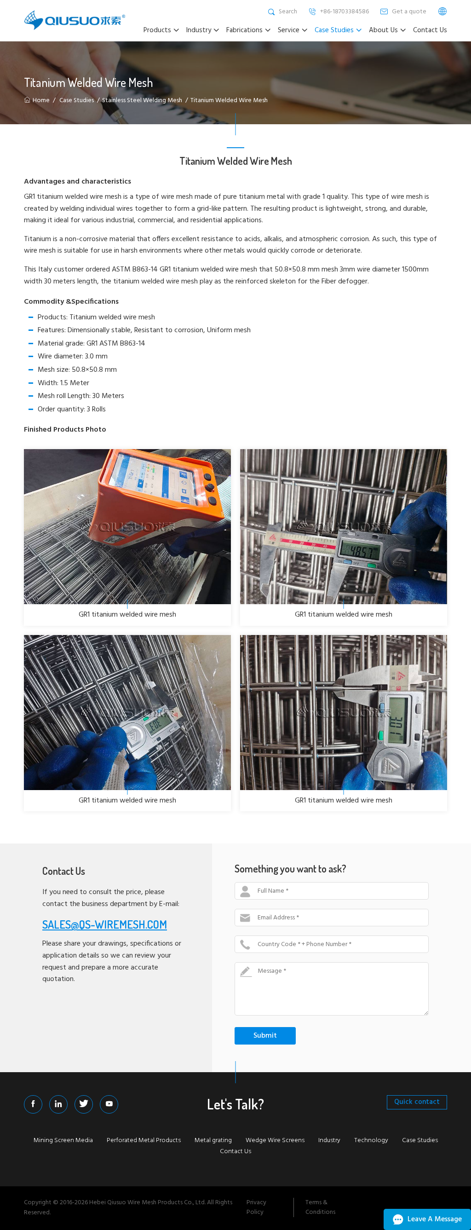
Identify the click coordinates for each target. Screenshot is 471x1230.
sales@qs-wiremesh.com (104, 924)
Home (41, 100)
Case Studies (76, 100)
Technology (371, 1141)
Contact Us (235, 1152)
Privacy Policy (256, 1207)
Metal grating (213, 1141)
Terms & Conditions (320, 1207)
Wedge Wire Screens (275, 1141)
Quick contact (417, 1102)
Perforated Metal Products (144, 1141)
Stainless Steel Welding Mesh (142, 100)
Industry (329, 1141)
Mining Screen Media (63, 1141)
